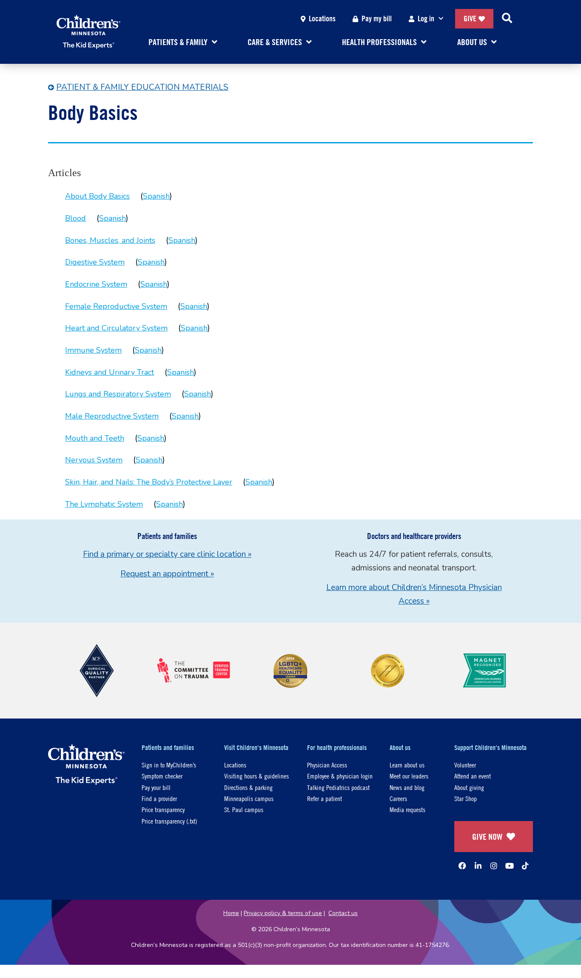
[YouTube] (509, 866)
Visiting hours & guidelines (256, 776)
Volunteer (465, 765)
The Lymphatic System (104, 504)
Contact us (343, 913)
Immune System (93, 350)
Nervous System (93, 460)
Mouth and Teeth (94, 438)
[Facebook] (462, 866)
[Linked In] (478, 866)
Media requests (407, 809)
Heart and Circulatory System (116, 328)
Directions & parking (248, 787)
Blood (75, 218)
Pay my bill (377, 18)
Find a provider (159, 798)
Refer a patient (324, 798)
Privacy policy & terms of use (283, 913)
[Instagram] (494, 866)
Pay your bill (156, 787)
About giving (469, 787)
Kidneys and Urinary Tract (109, 372)
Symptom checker (162, 776)
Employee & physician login (340, 776)
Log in (426, 18)
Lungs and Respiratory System (118, 394)
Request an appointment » (167, 573)
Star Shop (465, 798)
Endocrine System (96, 284)
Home (231, 913)
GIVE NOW (487, 836)
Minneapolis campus (248, 798)
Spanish (156, 196)
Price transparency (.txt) (169, 821)
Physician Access (327, 765)
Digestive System (95, 262)
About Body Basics (97, 196)
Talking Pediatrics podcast (338, 787)
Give (470, 18)
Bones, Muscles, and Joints (110, 240)
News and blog (407, 787)
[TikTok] (525, 866)
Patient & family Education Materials (142, 87)
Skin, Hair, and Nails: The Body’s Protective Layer (148, 482)
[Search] (507, 18)
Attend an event (472, 776)
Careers (398, 798)
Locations (322, 18)
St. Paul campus (243, 809)
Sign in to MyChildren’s (169, 765)
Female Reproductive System (116, 306)
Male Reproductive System (112, 416)
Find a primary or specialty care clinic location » (167, 554)
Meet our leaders (409, 776)
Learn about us (407, 765)
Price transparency (163, 809)
